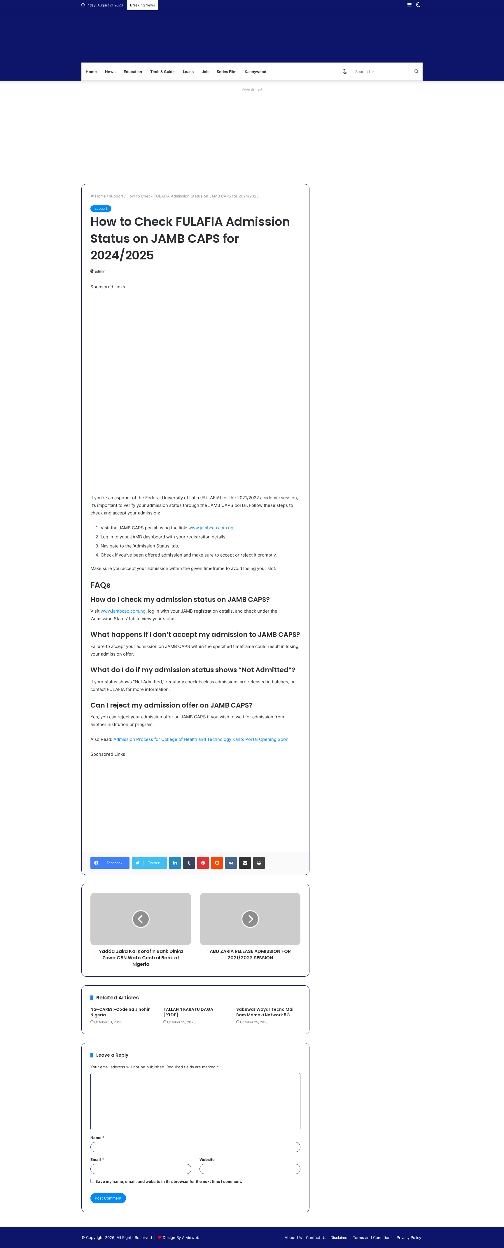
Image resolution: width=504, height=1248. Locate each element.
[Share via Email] (245, 863)
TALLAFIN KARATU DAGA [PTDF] (188, 1012)
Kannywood (255, 71)
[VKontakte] (231, 863)
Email (97, 1159)
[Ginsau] (168, 36)
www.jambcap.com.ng (210, 528)
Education (133, 71)
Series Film (227, 71)
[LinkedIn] (175, 863)
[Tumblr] (189, 863)
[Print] (259, 863)
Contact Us (316, 1237)
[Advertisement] (252, 134)
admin (100, 271)
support (116, 196)
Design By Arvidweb (181, 1237)
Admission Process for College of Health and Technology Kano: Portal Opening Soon (200, 739)
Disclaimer (339, 1237)
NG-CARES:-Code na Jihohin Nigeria (120, 1012)
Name (97, 1137)
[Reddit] (217, 863)
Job (205, 71)
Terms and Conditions (373, 1237)
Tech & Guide (162, 71)
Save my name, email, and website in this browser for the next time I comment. (168, 1181)
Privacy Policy (409, 1237)
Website (207, 1159)
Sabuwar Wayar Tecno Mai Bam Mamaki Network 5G (264, 1012)
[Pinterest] (203, 863)
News (110, 71)
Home (91, 71)
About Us (293, 1237)
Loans (188, 71)
